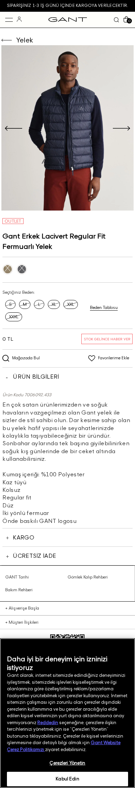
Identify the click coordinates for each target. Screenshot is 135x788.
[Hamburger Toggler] (9, 19)
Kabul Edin (67, 778)
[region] (67, 713)
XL (54, 304)
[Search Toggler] (116, 19)
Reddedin (47, 722)
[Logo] (67, 20)
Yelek (25, 40)
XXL (70, 304)
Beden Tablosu (104, 307)
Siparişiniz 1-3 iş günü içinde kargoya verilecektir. (67, 5)
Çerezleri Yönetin (67, 763)
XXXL (13, 316)
